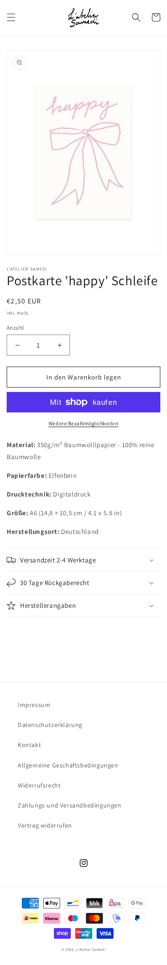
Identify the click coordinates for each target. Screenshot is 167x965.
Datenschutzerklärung (50, 725)
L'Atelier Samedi (91, 949)
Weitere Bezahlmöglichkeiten (84, 423)
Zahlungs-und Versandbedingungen (70, 805)
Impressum (34, 705)
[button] (11, 17)
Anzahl (15, 327)
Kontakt (29, 745)
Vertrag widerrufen (45, 825)
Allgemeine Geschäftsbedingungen (68, 765)
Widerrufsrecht (39, 785)
